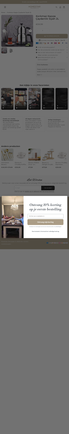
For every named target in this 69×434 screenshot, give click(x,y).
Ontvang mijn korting (45, 222)
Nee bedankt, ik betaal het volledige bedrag (45, 231)
